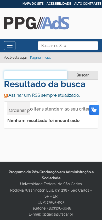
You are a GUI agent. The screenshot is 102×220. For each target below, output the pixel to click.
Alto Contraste (87, 3)
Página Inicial (40, 57)
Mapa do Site (32, 3)
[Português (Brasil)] (36, 18)
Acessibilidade (59, 3)
